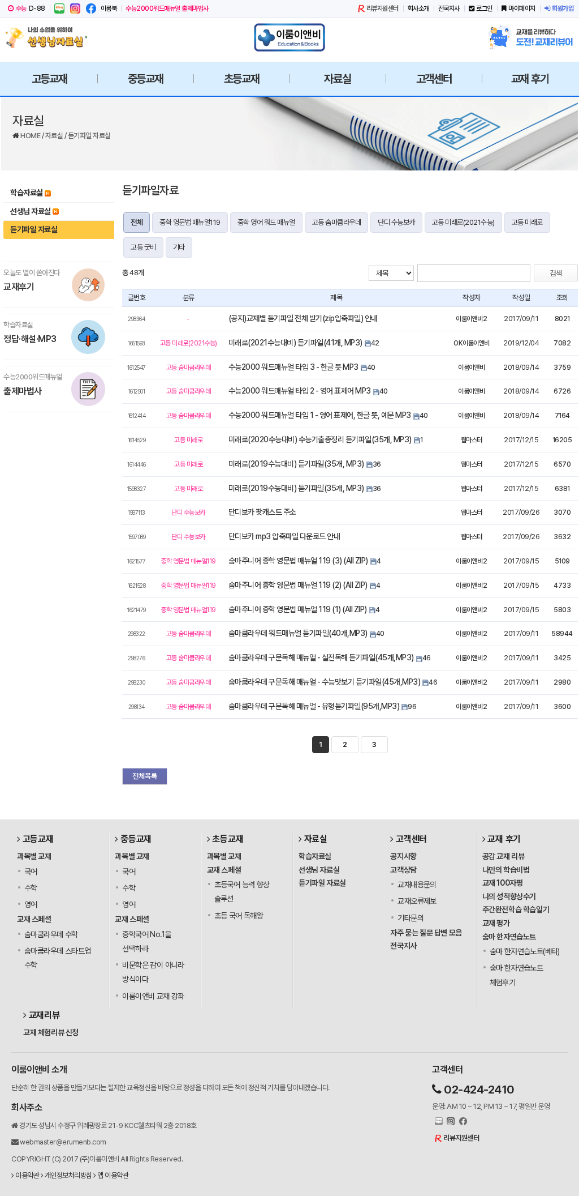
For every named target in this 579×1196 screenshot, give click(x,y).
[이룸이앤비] (289, 37)
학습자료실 (26, 192)
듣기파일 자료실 (89, 135)
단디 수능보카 (396, 222)
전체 (136, 222)
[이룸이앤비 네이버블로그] (59, 8)
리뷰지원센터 (382, 8)
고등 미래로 (527, 222)
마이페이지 (521, 8)
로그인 (484, 8)
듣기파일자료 (150, 190)
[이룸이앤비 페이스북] (91, 8)
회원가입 (562, 8)
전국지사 (449, 8)
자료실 (54, 135)
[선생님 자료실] (49, 37)
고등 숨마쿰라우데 (336, 222)
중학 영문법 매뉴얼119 (190, 222)
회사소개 (418, 8)
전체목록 (144, 776)
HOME (31, 135)
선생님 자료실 (30, 211)
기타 (179, 247)
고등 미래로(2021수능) (463, 222)
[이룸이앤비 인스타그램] (75, 8)
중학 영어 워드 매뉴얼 (266, 222)
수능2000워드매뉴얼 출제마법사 (167, 8)
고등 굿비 (143, 247)
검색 (556, 273)
